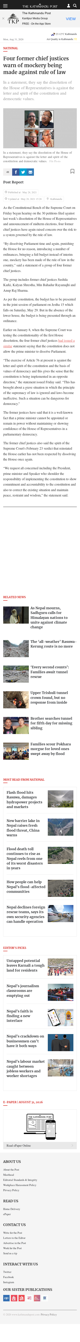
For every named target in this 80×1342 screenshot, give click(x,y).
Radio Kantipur (37, 1298)
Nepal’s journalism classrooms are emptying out (23, 990)
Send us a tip (10, 1253)
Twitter (7, 1272)
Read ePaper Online (19, 1145)
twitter (23, 172)
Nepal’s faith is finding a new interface (20, 1016)
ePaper (7, 1214)
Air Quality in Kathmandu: (62, 39)
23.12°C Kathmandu (66, 34)
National (10, 48)
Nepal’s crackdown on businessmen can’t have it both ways (25, 1041)
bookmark (72, 171)
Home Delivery (11, 1209)
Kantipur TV (45, 1298)
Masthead (8, 1175)
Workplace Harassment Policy (19, 1185)
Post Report (13, 182)
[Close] (3, 18)
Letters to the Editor (14, 1238)
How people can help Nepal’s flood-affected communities (26, 886)
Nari (29, 1298)
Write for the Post (12, 1233)
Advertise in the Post (14, 1243)
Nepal (22, 1298)
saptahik (14, 1298)
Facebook (8, 1277)
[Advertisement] (40, 552)
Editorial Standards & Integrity (20, 1180)
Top (75, 1326)
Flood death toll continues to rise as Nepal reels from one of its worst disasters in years (25, 858)
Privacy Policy (11, 1190)
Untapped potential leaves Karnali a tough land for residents (26, 965)
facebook (15, 172)
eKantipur (6, 1298)
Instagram (8, 1282)
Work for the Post (12, 1248)
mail (30, 172)
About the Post (11, 1169)
